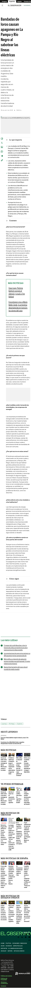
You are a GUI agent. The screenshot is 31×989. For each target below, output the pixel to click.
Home (2, 943)
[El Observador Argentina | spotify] (26, 937)
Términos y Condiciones (4, 982)
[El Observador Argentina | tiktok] (18, 937)
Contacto (3, 986)
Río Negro (12, 723)
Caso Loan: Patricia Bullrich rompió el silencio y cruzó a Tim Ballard (14, 738)
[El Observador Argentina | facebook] (23, 934)
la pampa (4, 723)
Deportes (4, 948)
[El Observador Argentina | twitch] (29, 940)
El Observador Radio (15, 948)
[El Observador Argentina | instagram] (26, 934)
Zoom (2, 946)
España (10, 951)
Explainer (19, 723)
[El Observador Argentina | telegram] (29, 937)
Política (8, 943)
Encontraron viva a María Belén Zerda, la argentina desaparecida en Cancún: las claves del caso (12, 742)
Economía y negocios (19, 943)
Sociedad (27, 5)
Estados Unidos (19, 951)
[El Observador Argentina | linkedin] (22, 937)
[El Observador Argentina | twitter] (20, 934)
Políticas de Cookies (6, 976)
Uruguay (4, 1)
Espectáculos (17, 946)
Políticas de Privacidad (4, 979)
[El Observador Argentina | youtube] (29, 934)
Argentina (12, 1)
